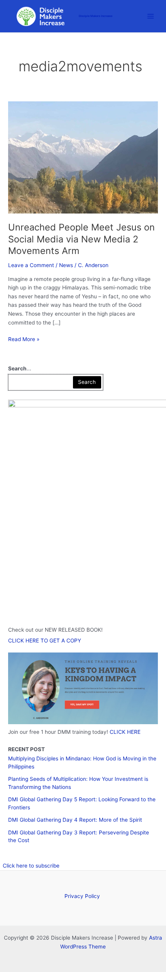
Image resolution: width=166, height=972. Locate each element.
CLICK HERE (125, 732)
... (19, 368)
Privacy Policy (83, 896)
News (66, 265)
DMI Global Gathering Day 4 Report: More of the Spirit (75, 820)
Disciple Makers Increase (95, 16)
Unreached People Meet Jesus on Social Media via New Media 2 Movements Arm (81, 239)
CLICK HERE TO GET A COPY (44, 640)
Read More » (23, 340)
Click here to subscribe (31, 866)
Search (87, 382)
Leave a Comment (31, 265)
